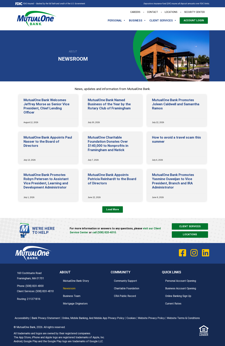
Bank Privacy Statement (46, 318)
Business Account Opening (180, 288)
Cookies (131, 318)
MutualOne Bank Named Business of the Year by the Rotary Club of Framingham (109, 104)
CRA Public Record (125, 296)
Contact (152, 12)
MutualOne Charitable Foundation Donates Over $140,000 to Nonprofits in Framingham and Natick (108, 143)
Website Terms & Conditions (183, 318)
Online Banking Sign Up (178, 296)
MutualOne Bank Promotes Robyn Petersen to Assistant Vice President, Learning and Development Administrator (46, 181)
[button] (112, 209)
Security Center (194, 12)
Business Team (71, 296)
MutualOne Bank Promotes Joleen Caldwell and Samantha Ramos (175, 104)
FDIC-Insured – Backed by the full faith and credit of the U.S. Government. (54, 3)
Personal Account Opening (180, 280)
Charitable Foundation (126, 288)
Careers (135, 12)
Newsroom (69, 288)
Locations (171, 12)
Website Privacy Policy (151, 318)
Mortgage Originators (75, 303)
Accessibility (22, 318)
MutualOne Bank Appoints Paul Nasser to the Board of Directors (48, 141)
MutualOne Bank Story (76, 280)
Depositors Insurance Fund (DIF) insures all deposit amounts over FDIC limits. (177, 3)
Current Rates (173, 303)
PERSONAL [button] (115, 20)
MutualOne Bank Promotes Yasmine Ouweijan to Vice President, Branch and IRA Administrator (173, 181)
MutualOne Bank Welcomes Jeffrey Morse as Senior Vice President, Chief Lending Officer (46, 106)
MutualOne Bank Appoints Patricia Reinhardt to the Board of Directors (112, 179)
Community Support (125, 280)
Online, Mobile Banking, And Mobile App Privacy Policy (93, 318)
